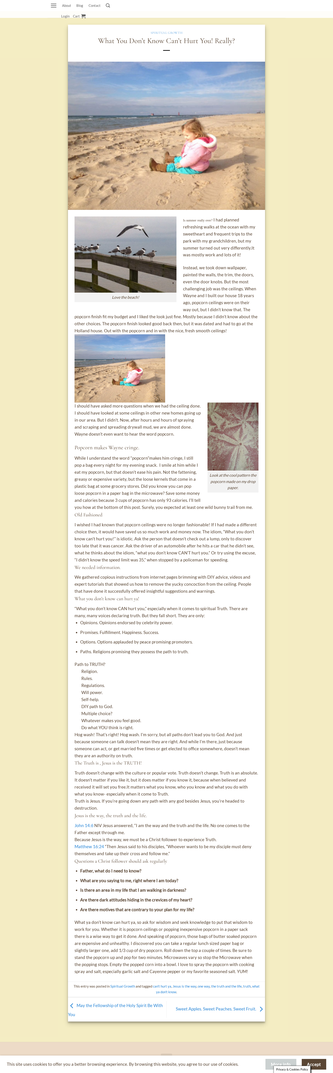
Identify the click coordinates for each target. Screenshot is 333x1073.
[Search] (108, 5)
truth (247, 986)
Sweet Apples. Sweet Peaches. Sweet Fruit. (216, 1008)
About (66, 5)
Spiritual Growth (167, 33)
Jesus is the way (184, 986)
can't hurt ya (162, 986)
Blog (79, 5)
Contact (95, 5)
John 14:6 (84, 825)
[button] (54, 5)
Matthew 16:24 (89, 846)
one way (204, 986)
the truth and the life (226, 986)
